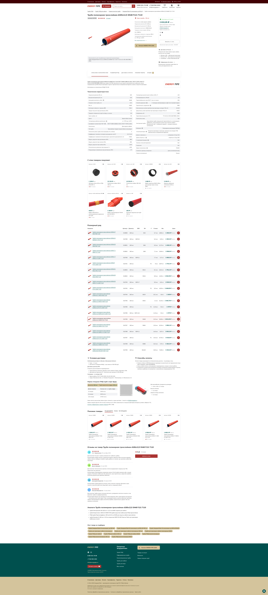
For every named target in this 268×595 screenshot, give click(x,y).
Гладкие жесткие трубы (115, 11)
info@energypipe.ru (154, 7)
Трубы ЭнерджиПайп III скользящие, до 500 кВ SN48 (164, 528)
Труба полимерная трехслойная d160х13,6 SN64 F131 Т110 (101, 325)
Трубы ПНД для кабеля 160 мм (112, 534)
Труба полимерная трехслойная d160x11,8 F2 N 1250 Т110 (101, 306)
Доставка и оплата (127, 72)
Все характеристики (140, 40)
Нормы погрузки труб (143, 558)
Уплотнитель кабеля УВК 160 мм (133, 184)
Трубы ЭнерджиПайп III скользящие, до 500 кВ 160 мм (132, 528)
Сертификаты (110, 1)
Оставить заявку (93, 566)
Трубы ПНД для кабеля (101, 11)
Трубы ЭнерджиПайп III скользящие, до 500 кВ (101, 528)
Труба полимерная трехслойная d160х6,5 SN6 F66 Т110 (104, 245)
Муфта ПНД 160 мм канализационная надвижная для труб (96, 214)
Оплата (104, 1)
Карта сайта (138, 592)
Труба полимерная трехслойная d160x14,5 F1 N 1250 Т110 (101, 337)
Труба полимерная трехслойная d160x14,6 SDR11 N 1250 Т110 (101, 331)
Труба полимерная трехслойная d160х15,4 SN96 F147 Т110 (101, 343)
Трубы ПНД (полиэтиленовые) (151, 534)
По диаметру (109, 411)
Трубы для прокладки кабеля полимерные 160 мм (128, 531)
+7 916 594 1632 (154, 5)
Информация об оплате (167, 62)
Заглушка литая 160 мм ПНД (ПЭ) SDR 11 (96, 184)
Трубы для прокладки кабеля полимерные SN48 (158, 531)
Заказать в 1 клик (169, 41)
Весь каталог (120, 566)
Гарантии (118, 1)
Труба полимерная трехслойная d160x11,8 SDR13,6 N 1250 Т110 (102, 313)
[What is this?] (103, 100)
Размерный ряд (114, 72)
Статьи (125, 580)
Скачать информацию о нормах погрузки (98, 404)
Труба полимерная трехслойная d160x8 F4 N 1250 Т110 (104, 263)
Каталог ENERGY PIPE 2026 (146, 45)
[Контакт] (264, 591)
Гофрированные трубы (123, 555)
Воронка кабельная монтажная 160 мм (169, 184)
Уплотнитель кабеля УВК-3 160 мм (114, 184)
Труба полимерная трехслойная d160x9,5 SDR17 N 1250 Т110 (104, 282)
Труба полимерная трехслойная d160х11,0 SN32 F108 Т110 (101, 300)
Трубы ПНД (90, 11)
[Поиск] (133, 6)
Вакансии (140, 555)
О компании (91, 1)
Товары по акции (142, 552)
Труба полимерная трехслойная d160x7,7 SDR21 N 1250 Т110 (104, 257)
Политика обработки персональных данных (98, 592)
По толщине (123, 411)
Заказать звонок (166, 1)
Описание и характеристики (99, 72)
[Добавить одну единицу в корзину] (178, 233)
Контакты (124, 1)
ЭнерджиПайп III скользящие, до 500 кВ (133, 11)
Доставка (98, 1)
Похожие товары (140, 72)
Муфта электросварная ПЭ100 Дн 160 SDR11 (115, 213)
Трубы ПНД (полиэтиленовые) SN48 (122, 536)
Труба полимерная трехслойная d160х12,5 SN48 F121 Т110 (159, 11)
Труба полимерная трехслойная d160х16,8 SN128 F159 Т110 (101, 350)
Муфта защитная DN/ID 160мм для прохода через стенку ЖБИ (152, 185)
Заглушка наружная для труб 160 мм (133, 213)
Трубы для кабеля (122, 560)
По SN (116, 411)
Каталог (107, 6)
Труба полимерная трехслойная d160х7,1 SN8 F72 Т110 (104, 251)
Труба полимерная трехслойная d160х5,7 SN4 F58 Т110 (104, 232)
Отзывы (150, 72)
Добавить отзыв (146, 456)
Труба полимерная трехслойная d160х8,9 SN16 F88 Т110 (104, 276)
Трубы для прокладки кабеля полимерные (100, 531)
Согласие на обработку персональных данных (122, 592)
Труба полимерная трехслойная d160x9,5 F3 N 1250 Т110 (104, 288)
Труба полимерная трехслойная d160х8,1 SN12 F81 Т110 (104, 269)
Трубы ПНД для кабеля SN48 (132, 534)
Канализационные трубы (124, 558)
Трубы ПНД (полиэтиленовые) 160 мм (99, 536)
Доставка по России (166, 49)
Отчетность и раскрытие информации (95, 588)
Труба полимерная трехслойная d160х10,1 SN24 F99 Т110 (101, 294)
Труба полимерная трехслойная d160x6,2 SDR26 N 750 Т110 (104, 239)
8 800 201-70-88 (142, 5)
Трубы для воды (121, 563)
